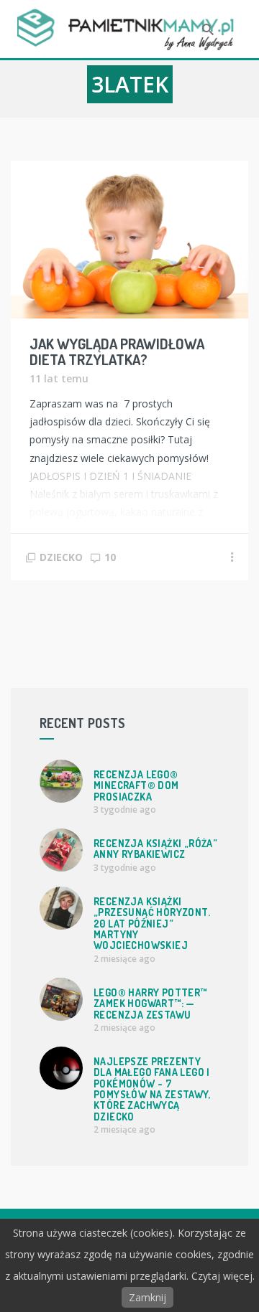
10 (110, 557)
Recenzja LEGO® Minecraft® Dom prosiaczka (136, 785)
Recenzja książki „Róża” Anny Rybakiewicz (155, 848)
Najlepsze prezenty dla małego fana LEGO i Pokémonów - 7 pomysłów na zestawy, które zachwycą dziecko (152, 1089)
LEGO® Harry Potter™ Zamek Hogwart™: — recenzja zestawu (150, 1003)
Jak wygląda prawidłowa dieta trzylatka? (116, 351)
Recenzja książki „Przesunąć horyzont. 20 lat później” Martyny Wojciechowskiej (152, 923)
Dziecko (61, 557)
